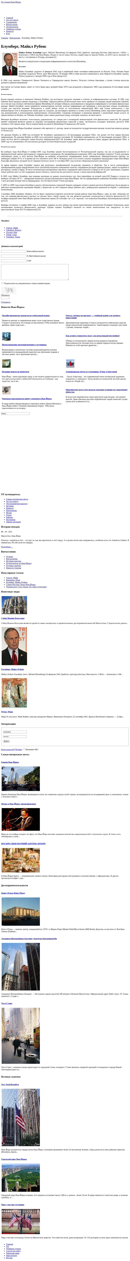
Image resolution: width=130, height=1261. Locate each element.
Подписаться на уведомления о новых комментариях (27, 283)
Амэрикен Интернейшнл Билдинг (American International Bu (29, 939)
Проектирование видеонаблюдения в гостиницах (24, 345)
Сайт (29, 261)
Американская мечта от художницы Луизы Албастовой (91, 372)
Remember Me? (32, 749)
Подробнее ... (7, 547)
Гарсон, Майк (12, 228)
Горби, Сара (11, 235)
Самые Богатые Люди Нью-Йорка (21, 584)
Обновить (5, 295)
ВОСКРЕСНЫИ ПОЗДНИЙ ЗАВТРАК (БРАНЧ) (23, 844)
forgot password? (8, 749)
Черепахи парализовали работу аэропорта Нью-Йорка (27, 399)
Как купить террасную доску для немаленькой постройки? (93, 336)
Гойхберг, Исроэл (13, 230)
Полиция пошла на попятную (15, 372)
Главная (4, 38)
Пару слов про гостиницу (12, 1205)
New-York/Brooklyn (10, 1084)
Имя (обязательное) (35, 251)
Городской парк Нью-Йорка (14, 1159)
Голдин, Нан (11, 232)
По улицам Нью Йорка (11, 2)
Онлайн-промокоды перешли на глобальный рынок (26, 315)
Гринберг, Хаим (13, 237)
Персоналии (15, 38)
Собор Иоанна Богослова (12, 618)
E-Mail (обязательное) (36, 256)
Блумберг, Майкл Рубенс (17, 582)
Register (18, 749)
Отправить (5, 302)
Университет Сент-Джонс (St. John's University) (26, 587)
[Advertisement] (65, 9)
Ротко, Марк (7, 712)
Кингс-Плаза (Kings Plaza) (13, 893)
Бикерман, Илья (13, 580)
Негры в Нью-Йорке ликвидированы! (18, 804)
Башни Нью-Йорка (10, 762)
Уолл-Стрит (6, 1003)
